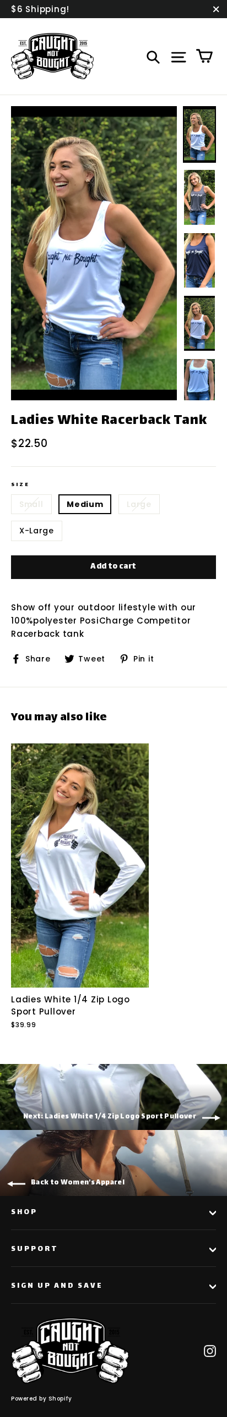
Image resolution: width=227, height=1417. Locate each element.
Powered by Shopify (41, 1398)
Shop (24, 1212)
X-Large (36, 530)
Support (34, 1249)
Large (139, 504)
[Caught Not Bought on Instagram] (210, 1350)
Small (31, 504)
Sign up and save (57, 1286)
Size (20, 485)
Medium (85, 504)
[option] (94, 253)
